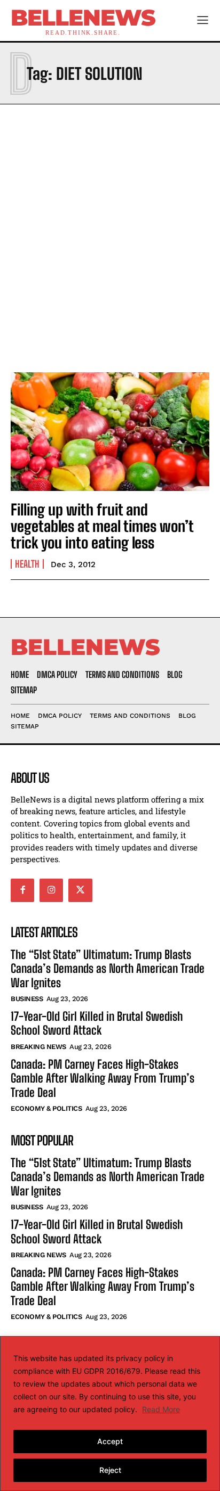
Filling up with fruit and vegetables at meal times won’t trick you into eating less (102, 526)
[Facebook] (22, 890)
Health (27, 564)
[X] (80, 890)
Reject (110, 1469)
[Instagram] (51, 890)
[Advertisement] (110, 235)
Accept (110, 1441)
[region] (110, 1413)
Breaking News (38, 1047)
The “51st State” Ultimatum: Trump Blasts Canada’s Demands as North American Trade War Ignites (108, 968)
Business (27, 999)
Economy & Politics (46, 1108)
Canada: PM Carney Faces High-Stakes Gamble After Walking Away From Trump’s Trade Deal (102, 1078)
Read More (161, 1409)
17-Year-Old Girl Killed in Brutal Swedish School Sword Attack (97, 1023)
